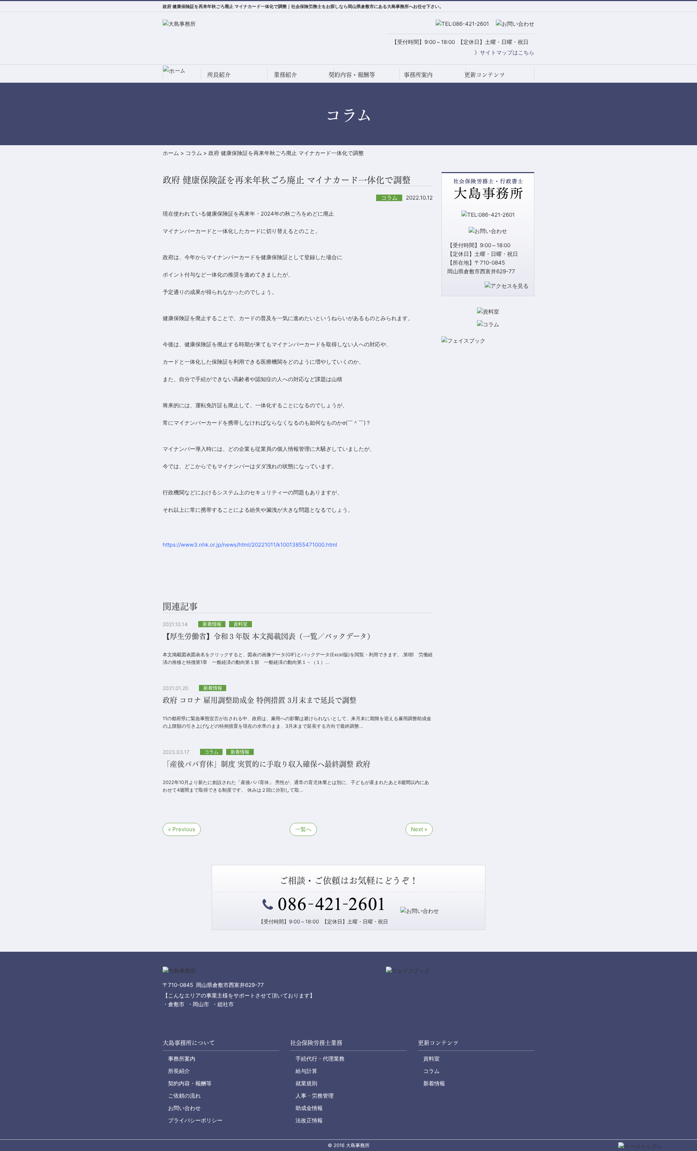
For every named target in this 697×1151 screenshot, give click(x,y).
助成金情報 (309, 1108)
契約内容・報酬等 (352, 74)
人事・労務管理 (314, 1095)
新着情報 (434, 1083)
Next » (419, 829)
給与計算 (306, 1071)
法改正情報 (309, 1120)
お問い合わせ (184, 1108)
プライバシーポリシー (195, 1120)
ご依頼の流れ (184, 1095)
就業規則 (306, 1083)
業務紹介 (285, 74)
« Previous (181, 829)
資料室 (431, 1058)
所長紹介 (219, 74)
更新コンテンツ (484, 74)
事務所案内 (418, 74)
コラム (431, 1071)
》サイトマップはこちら (504, 52)
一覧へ (303, 829)
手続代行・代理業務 (320, 1058)
